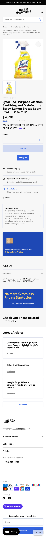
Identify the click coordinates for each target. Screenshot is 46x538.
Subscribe (23, 530)
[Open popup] (19, 169)
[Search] (40, 19)
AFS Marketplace (19, 429)
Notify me (23, 158)
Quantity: (6, 134)
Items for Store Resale (20, 27)
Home (5, 27)
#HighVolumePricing (13, 252)
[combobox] (23, 19)
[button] (3, 11)
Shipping (5, 121)
